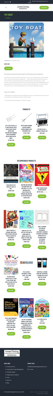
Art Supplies (13, 60)
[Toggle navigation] (6, 7)
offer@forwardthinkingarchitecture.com (40, 1)
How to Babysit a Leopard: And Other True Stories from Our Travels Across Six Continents (11, 234)
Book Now (44, 7)
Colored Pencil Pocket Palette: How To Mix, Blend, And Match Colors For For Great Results (11, 280)
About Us (9, 380)
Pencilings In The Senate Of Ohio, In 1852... (11, 186)
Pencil (18, 60)
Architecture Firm (11, 366)
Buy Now (8, 68)
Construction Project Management (15, 369)
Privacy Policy (40, 393)
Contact (36, 392)
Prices (8, 377)
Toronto (29, 2)
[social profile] (10, 2)
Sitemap (46, 393)
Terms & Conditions (43, 392)
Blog (8, 383)
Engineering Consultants (13, 375)
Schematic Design (11, 372)
